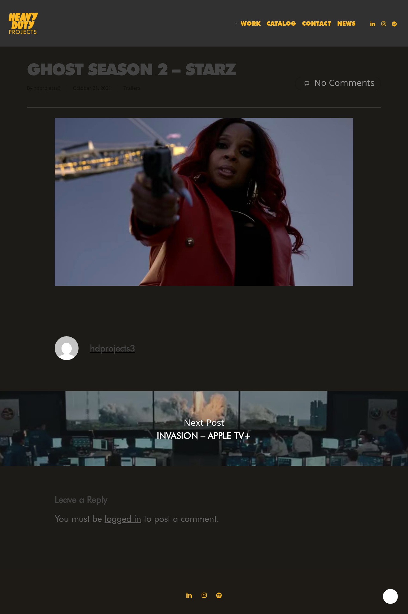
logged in (123, 518)
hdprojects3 (47, 88)
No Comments (343, 83)
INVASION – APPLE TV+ (204, 428)
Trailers (131, 88)
